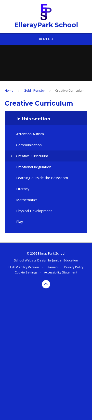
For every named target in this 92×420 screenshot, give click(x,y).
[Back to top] (46, 284)
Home (9, 90)
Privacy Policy (73, 267)
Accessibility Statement (60, 272)
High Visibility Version (24, 267)
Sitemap (52, 267)
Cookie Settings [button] (26, 272)
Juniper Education (65, 260)
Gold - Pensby (34, 90)
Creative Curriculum (69, 90)
